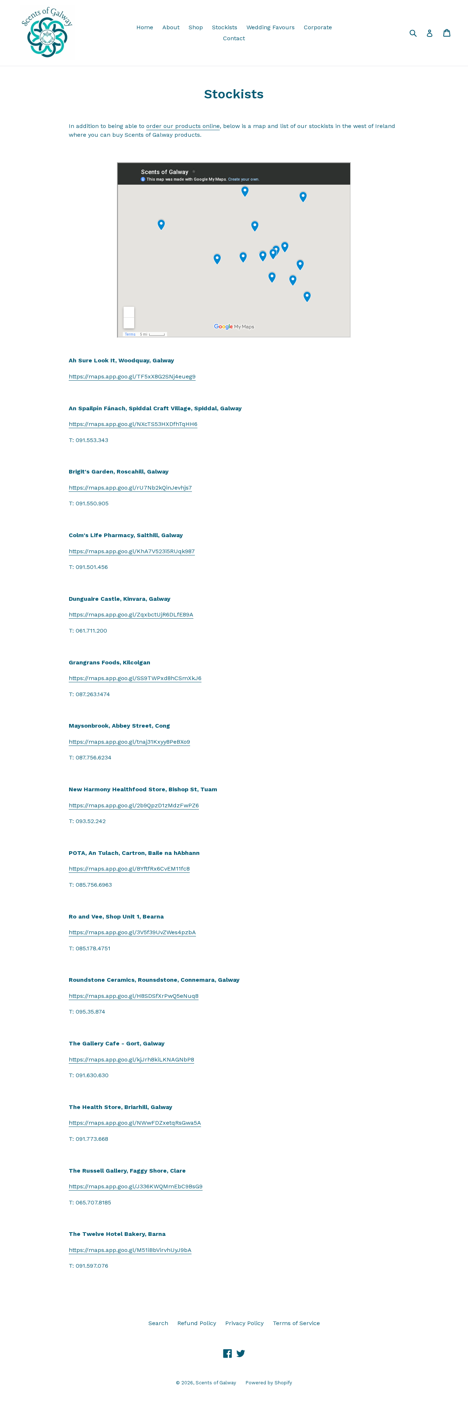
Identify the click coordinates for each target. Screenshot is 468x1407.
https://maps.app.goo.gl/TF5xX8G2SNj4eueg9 (132, 376)
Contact (234, 38)
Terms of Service (296, 1323)
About (171, 27)
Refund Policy (196, 1323)
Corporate (318, 27)
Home (144, 27)
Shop (196, 27)
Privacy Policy (244, 1323)
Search (158, 1323)
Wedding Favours (270, 27)
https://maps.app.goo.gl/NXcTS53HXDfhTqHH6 (133, 423)
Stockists (224, 27)
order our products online (183, 125)
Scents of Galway (216, 1382)
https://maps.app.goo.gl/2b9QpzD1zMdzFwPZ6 (134, 805)
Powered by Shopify (268, 1382)
